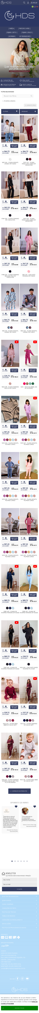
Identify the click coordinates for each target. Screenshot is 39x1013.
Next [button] (37, 832)
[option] (19, 58)
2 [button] (19, 75)
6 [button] (27, 861)
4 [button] (21, 861)
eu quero (19, 889)
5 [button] (24, 861)
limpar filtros (31, 105)
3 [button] (23, 75)
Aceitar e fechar (19, 1008)
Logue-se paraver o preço (14, 146)
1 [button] (17, 75)
